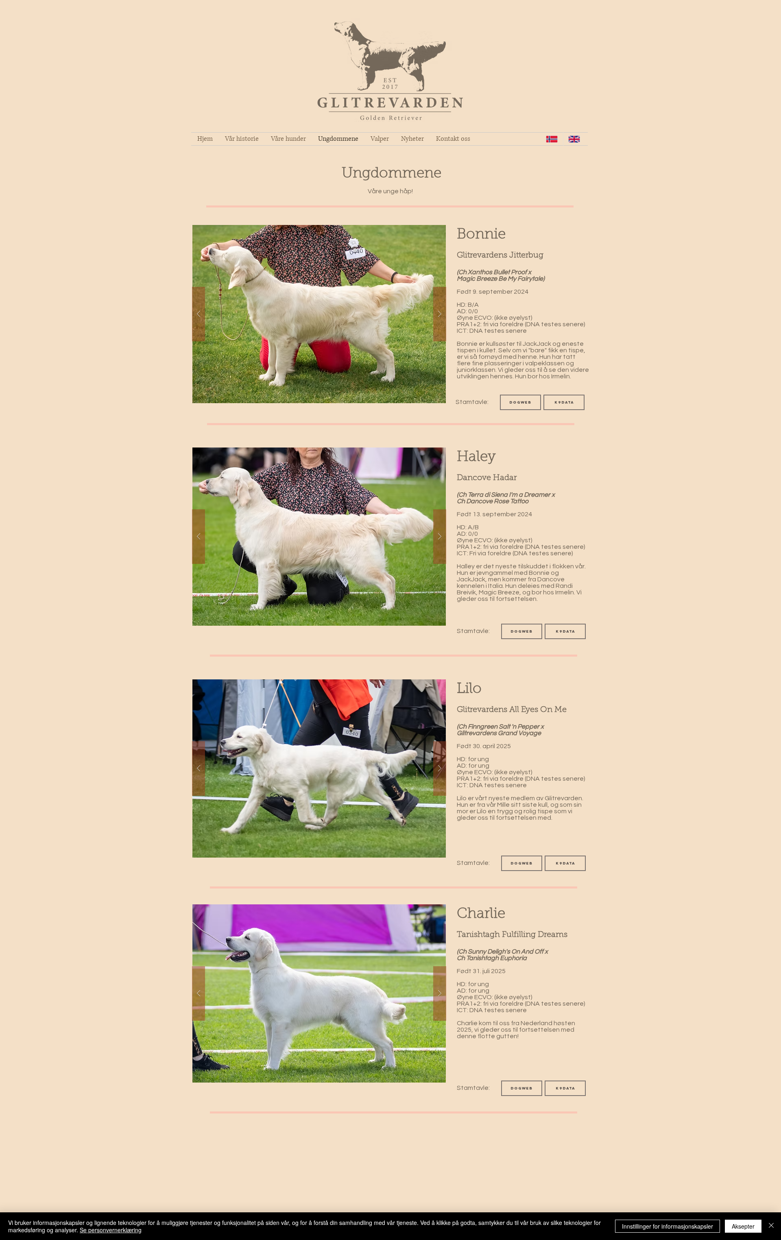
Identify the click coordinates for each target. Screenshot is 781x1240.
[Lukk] (771, 1226)
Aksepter (743, 1226)
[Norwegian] (552, 139)
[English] (574, 139)
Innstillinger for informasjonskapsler (667, 1226)
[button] (319, 314)
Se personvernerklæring (111, 1230)
